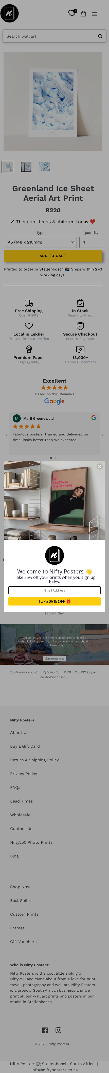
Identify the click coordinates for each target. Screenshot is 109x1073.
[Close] (100, 466)
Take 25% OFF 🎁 (54, 601)
